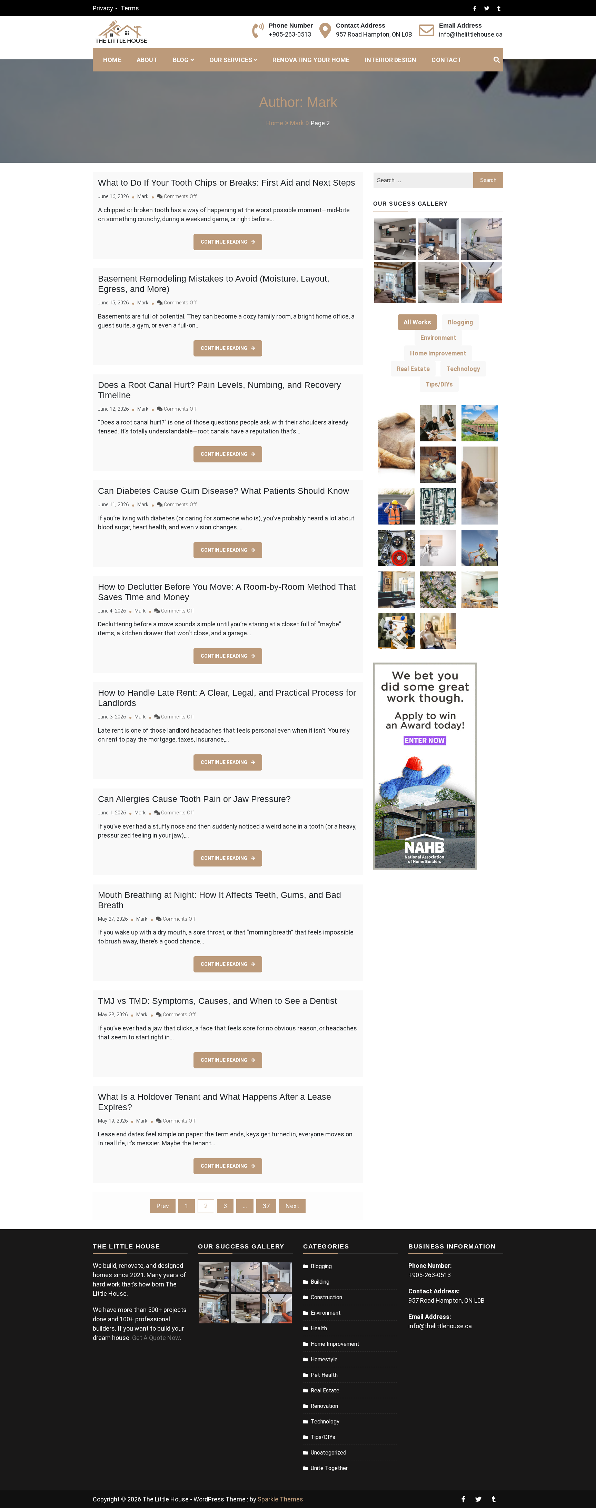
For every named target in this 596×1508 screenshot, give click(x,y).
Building (320, 1282)
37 (266, 1206)
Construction (326, 1297)
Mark (142, 196)
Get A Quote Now (156, 1337)
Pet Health (324, 1375)
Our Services (230, 59)
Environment (326, 1313)
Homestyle (324, 1359)
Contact (446, 59)
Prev (163, 1206)
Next (292, 1206)
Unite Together (329, 1468)
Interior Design (390, 59)
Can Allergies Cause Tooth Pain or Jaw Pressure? (194, 799)
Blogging (321, 1266)
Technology (325, 1421)
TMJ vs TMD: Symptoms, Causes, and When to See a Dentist (217, 1001)
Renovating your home (310, 59)
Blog (181, 59)
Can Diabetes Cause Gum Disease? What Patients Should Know (223, 491)
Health (319, 1328)
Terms (130, 8)
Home (112, 59)
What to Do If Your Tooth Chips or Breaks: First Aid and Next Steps (226, 182)
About (147, 59)
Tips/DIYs (323, 1437)
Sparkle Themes (280, 1499)
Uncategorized (328, 1452)
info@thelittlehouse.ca (471, 34)
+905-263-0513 (290, 34)
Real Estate (325, 1390)
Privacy (103, 8)
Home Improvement (335, 1344)
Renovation (324, 1406)
